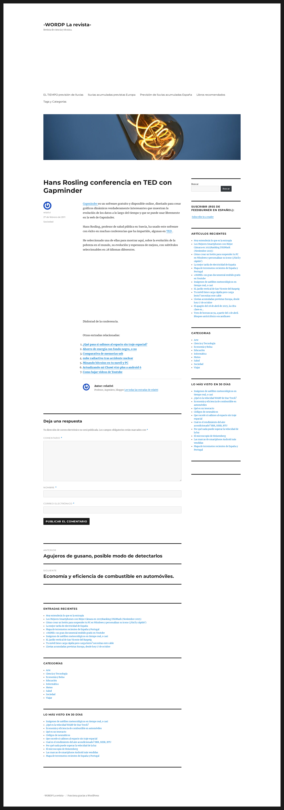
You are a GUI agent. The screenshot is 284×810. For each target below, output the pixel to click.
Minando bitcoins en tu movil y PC (105, 362)
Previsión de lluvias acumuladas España (166, 94)
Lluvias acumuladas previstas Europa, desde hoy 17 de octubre (78, 646)
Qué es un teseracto (56, 731)
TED (169, 231)
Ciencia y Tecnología (56, 673)
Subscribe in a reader (203, 217)
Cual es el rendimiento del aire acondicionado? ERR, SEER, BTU (78, 742)
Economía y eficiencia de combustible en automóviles (74, 728)
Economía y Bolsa (55, 677)
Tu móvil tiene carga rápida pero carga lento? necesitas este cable (80, 643)
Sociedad (48, 221)
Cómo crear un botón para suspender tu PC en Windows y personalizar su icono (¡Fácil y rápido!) (96, 622)
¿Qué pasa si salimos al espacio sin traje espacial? (115, 344)
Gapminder (90, 203)
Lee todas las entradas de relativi (141, 390)
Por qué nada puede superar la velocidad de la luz (71, 745)
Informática (52, 684)
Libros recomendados (211, 94)
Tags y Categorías (54, 101)
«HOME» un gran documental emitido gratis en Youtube (75, 632)
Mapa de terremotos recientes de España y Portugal (72, 629)
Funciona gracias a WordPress (83, 795)
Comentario (52, 438)
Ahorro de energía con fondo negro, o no (110, 349)
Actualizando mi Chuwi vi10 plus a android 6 (112, 367)
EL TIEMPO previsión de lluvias (63, 94)
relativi (47, 212)
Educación (51, 680)
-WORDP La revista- (67, 24)
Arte (48, 670)
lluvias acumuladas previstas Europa (111, 94)
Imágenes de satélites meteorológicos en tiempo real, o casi (77, 636)
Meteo (49, 687)
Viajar (49, 697)
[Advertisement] (142, 65)
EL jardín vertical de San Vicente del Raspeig (69, 639)
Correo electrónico (58, 503)
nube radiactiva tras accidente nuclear (108, 358)
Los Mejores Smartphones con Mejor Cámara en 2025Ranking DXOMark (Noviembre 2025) (93, 619)
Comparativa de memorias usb (103, 353)
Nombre (50, 487)
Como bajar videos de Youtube (102, 372)
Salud (49, 691)
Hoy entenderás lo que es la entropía (65, 615)
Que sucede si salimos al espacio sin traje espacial (71, 738)
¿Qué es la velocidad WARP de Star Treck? (67, 725)
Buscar (195, 184)
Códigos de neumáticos (58, 735)
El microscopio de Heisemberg (62, 749)
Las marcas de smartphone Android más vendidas (72, 752)
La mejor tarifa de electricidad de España (67, 626)
